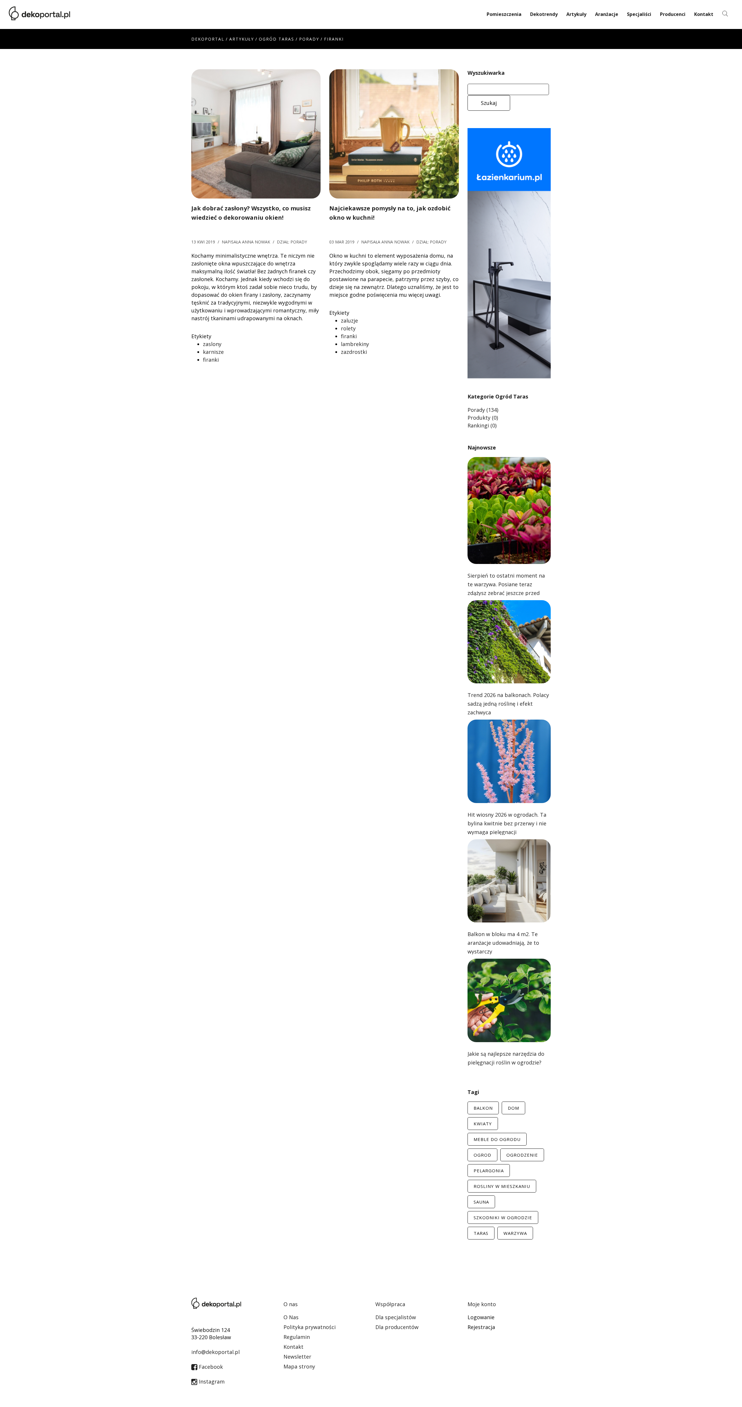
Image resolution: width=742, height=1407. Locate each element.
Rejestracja (481, 1327)
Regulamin (296, 1336)
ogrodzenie (522, 1155)
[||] (256, 133)
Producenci (672, 14)
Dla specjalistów (395, 1317)
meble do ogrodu (497, 1139)
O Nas (291, 1317)
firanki (211, 359)
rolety (348, 328)
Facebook (210, 1366)
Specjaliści (639, 14)
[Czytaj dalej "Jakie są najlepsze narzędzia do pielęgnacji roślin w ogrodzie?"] (509, 1000)
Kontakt (703, 14)
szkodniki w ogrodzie (503, 1217)
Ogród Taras (276, 39)
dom (513, 1108)
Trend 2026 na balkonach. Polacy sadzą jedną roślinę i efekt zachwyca (508, 703)
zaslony (212, 344)
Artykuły (576, 14)
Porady (309, 39)
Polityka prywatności (309, 1327)
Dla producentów (397, 1327)
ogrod (482, 1155)
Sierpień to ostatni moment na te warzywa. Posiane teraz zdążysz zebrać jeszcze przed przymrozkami (506, 588)
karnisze (213, 351)
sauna (481, 1202)
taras (481, 1233)
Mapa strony (299, 1366)
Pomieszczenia (504, 14)
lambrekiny (355, 344)
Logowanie (481, 1317)
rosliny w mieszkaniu (502, 1186)
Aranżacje (606, 14)
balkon (483, 1108)
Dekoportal (207, 39)
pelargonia (489, 1170)
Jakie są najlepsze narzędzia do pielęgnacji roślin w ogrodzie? (506, 1058)
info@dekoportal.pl (215, 1351)
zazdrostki (354, 351)
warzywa (515, 1233)
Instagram (211, 1381)
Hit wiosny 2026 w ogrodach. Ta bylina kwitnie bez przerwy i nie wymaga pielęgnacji (507, 823)
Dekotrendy (544, 14)
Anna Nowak (256, 242)
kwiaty (483, 1123)
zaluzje (349, 320)
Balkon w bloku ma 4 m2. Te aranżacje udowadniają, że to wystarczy (503, 943)
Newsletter (297, 1356)
